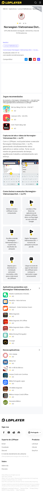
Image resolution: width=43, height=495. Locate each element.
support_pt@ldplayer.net (33, 486)
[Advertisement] (21, 78)
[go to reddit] (14, 432)
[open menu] (40, 2)
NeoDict (5, 42)
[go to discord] (19, 432)
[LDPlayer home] (12, 2)
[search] (35, 2)
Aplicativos (13, 9)
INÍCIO (5, 9)
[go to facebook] (4, 432)
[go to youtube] (9, 432)
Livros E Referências (25, 9)
